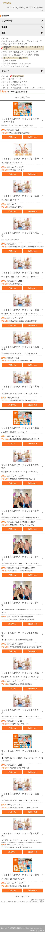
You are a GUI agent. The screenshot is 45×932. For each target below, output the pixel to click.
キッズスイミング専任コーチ (16, 58)
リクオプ (41, 931)
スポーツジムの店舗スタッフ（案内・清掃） (21, 55)
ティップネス (18, 76)
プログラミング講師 (11, 66)
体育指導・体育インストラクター (17, 63)
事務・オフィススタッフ (13, 52)
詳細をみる (33, 137)
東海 (40, 900)
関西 (43, 900)
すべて (6, 38)
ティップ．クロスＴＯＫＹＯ (15, 82)
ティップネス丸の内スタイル (15, 85)
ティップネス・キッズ (12, 79)
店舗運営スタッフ (10, 61)
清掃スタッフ (32, 52)
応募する (12, 137)
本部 (27, 88)
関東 (36, 900)
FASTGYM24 (37, 88)
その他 (26, 66)
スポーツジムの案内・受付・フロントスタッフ (22, 41)
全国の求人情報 (33, 901)
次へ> (28, 97)
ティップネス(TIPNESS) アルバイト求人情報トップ (14, 901)
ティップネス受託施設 (12, 88)
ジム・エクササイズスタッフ (15, 44)
